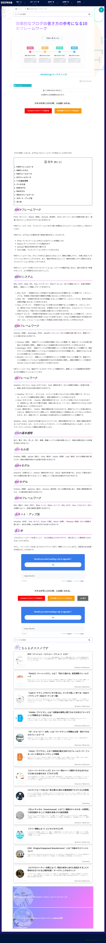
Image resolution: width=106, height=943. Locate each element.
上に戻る (83, 598)
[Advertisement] (53, 133)
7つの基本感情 (22, 180)
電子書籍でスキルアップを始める (68, 111)
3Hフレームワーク (23, 177)
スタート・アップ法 (24, 198)
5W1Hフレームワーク (25, 194)
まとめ (19, 201)
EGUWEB (6, 2)
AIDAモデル (21, 187)
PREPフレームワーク (24, 166)
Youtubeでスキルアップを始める (38, 111)
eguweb (69, 581)
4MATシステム (22, 170)
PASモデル (20, 191)
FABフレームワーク (24, 173)
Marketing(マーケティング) (23, 85)
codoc (82, 581)
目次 (50, 162)
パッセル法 (20, 184)
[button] (89, 14)
